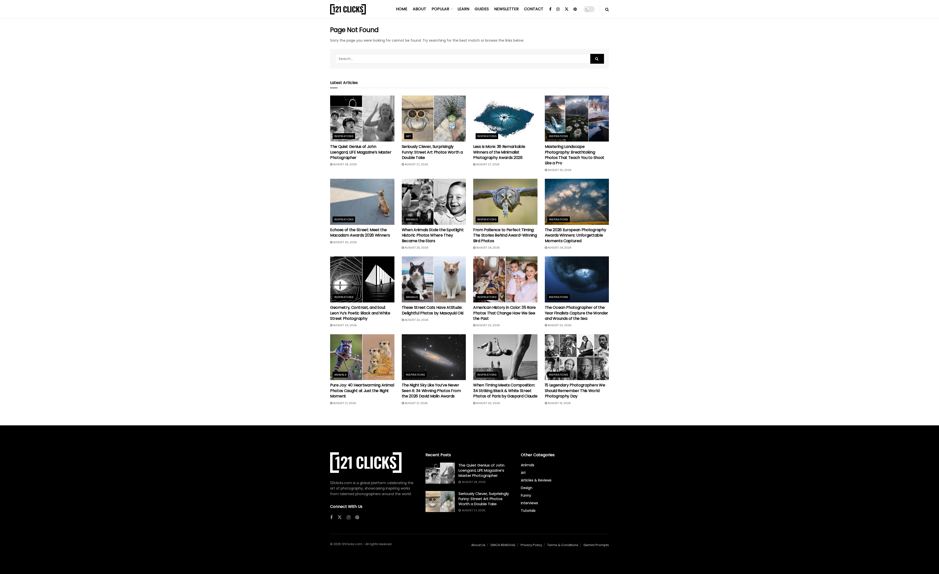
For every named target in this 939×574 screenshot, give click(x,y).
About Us (478, 545)
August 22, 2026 (416, 320)
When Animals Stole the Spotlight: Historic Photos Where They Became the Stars (433, 235)
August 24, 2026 (487, 248)
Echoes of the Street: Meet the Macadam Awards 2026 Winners (360, 232)
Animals (412, 219)
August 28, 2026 (344, 164)
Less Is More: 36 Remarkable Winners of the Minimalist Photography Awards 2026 (499, 152)
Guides (482, 9)
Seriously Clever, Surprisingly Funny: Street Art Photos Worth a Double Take (432, 152)
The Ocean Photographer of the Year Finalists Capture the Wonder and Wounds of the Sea (576, 313)
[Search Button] (607, 9)
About (419, 9)
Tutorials (528, 510)
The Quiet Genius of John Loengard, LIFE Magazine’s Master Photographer (360, 152)
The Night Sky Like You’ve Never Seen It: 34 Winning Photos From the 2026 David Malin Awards (431, 390)
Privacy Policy (531, 545)
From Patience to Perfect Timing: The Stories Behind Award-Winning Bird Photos (505, 235)
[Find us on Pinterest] (575, 9)
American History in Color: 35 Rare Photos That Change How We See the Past (504, 313)
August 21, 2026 (344, 403)
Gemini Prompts (596, 545)
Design (526, 487)
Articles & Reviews (536, 480)
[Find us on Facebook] (550, 9)
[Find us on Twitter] (567, 9)
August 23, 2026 (344, 325)
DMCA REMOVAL (503, 545)
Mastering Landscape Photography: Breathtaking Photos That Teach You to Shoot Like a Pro (574, 155)
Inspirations (344, 136)
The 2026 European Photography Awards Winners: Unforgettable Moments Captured (575, 235)
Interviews (529, 503)
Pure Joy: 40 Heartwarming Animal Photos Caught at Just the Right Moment (362, 390)
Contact (533, 9)
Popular (440, 9)
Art (408, 136)
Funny (526, 495)
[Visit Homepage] (348, 9)
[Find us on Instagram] (558, 9)
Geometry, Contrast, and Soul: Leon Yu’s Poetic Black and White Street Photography (360, 313)
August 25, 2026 (559, 170)
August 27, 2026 (416, 164)
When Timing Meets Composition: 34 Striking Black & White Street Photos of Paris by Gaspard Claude (505, 390)
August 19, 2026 (559, 403)
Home (401, 9)
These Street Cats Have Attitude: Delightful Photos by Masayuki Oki (432, 310)
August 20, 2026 (487, 403)
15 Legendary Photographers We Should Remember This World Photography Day (575, 390)
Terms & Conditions (562, 545)
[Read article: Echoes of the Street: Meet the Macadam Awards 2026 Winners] (362, 202)
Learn (463, 9)
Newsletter (506, 9)
